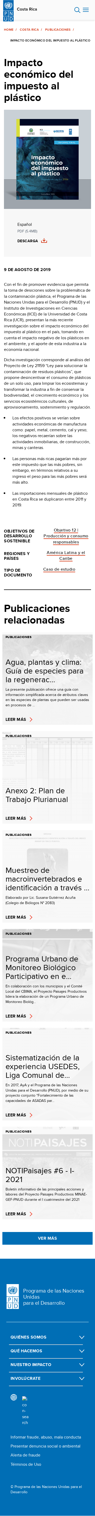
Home (8, 29)
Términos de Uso (26, 1464)
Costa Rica (27, 9)
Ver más (47, 1238)
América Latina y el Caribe (66, 555)
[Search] (25, 1411)
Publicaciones (58, 29)
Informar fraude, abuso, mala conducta (46, 1437)
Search (77, 10)
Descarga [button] (27, 241)
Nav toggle (86, 10)
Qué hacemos (26, 1351)
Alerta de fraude (25, 1455)
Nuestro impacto (31, 1365)
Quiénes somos (28, 1337)
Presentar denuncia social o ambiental (45, 1446)
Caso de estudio (59, 569)
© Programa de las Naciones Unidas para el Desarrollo (46, 1489)
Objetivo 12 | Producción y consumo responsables (66, 536)
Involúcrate (25, 1378)
